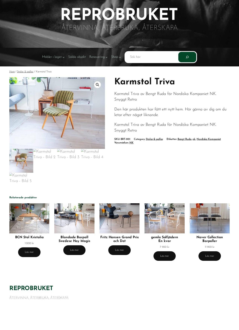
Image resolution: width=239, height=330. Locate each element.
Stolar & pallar (25, 71)
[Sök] (187, 57)
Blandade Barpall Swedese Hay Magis (74, 239)
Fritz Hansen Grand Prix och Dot (119, 239)
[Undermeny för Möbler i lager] (64, 57)
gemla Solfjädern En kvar (164, 239)
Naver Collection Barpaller (209, 239)
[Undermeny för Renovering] (106, 57)
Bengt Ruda (184, 139)
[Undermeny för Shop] (120, 57)
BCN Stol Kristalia (29, 237)
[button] (97, 84)
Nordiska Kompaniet (209, 139)
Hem (12, 71)
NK (131, 142)
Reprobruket (31, 289)
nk (194, 139)
